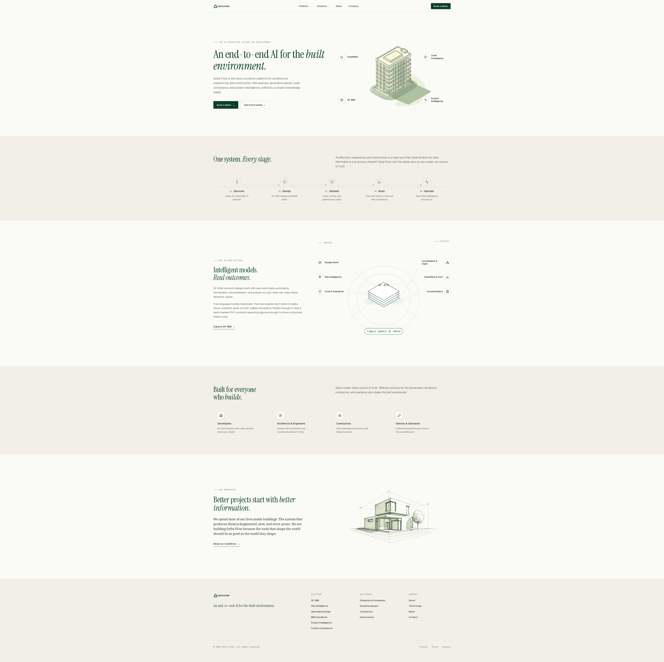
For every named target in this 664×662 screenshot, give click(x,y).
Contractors (366, 611)
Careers (446, 647)
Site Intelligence (319, 605)
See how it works (255, 104)
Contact (413, 617)
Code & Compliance (322, 628)
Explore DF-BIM (224, 326)
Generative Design (321, 611)
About (412, 600)
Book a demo (441, 6)
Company (353, 6)
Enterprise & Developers (372, 600)
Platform (303, 6)
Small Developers (369, 605)
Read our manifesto (226, 543)
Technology (415, 605)
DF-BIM (315, 600)
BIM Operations (319, 617)
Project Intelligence (321, 622)
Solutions (322, 6)
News (339, 6)
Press (435, 647)
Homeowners (367, 617)
